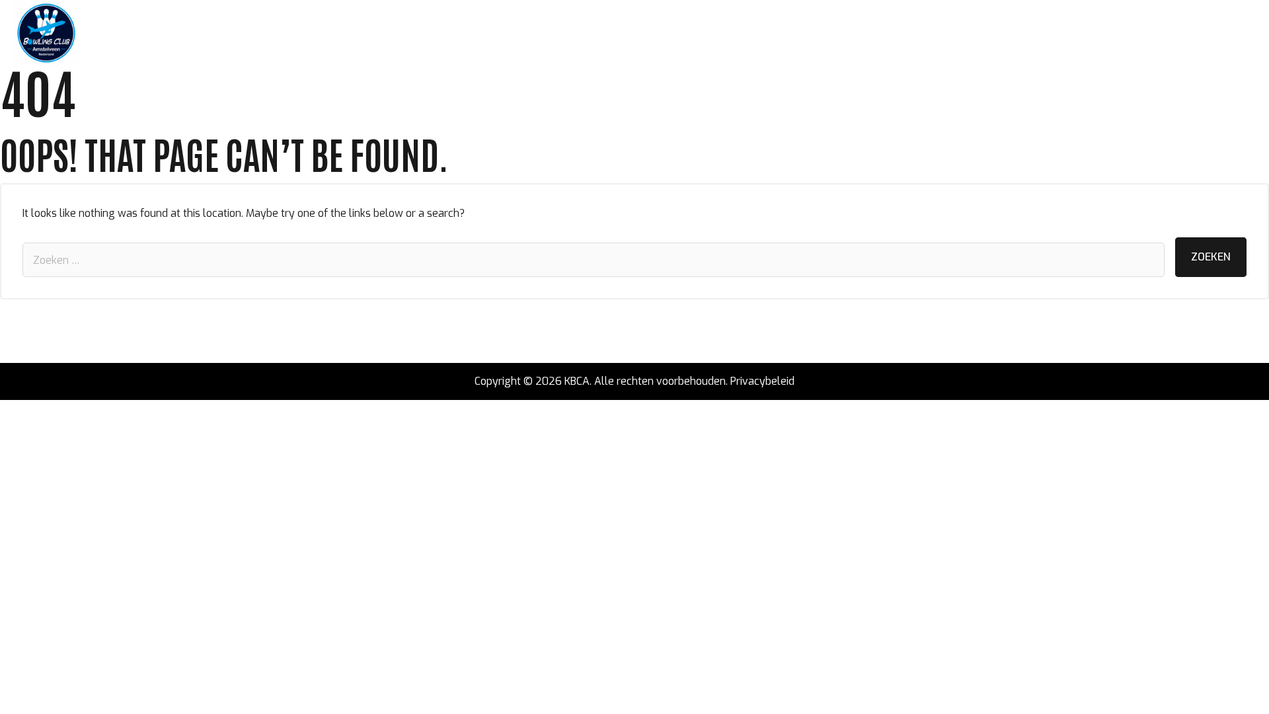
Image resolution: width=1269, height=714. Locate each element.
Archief (426, 33)
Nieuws (152, 33)
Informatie (364, 33)
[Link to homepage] (46, 33)
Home (106, 33)
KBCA (577, 381)
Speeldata (295, 33)
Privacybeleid (762, 381)
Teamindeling (219, 33)
